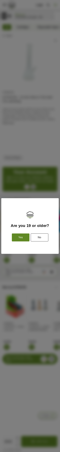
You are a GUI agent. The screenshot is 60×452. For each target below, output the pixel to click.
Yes (20, 237)
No (39, 237)
